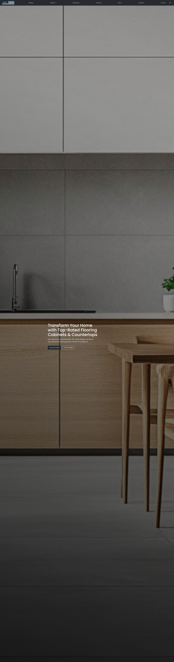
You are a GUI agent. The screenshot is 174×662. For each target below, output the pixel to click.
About (119, 2)
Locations (141, 2)
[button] (169, 2)
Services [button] (98, 2)
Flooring (31, 2)
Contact (163, 2)
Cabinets (52, 2)
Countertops (75, 2)
